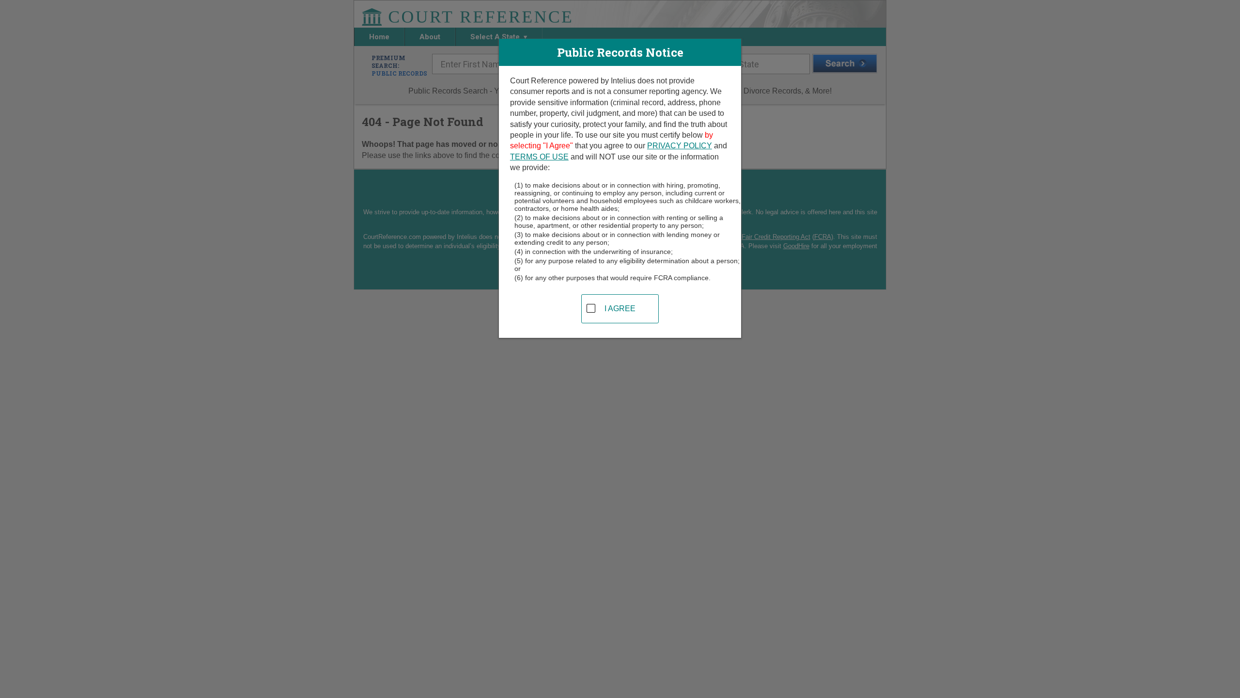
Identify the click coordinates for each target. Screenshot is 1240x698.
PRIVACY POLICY (679, 146)
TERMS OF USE (539, 157)
